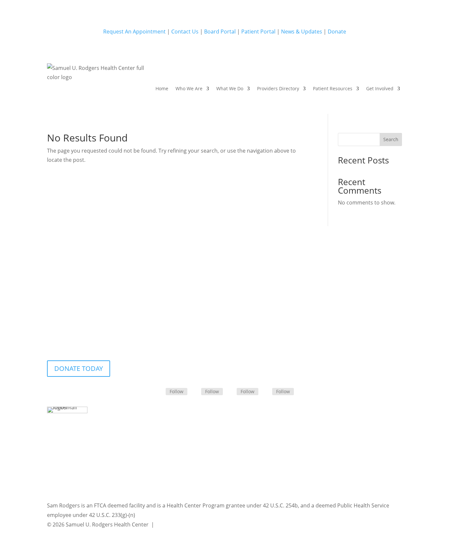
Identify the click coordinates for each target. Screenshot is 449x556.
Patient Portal (258, 31)
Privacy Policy (172, 524)
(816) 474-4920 (224, 311)
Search (390, 139)
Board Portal (219, 31)
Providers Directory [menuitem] (278, 88)
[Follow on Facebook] (160, 391)
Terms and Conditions (222, 524)
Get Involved (379, 88)
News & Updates (301, 31)
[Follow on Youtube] (267, 391)
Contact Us (185, 31)
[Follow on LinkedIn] (196, 391)
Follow (176, 391)
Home (161, 88)
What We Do (229, 88)
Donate (337, 31)
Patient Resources (332, 88)
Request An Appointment (134, 31)
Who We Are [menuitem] (189, 88)
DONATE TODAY (78, 368)
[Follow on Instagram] (231, 391)
